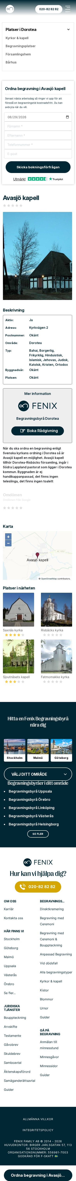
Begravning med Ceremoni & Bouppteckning (52, 939)
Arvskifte (10, 1027)
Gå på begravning (50, 1032)
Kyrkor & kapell (51, 981)
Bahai (33, 350)
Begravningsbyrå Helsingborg (34, 824)
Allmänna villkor (38, 1119)
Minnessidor (49, 1066)
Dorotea (35, 343)
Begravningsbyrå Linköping (31, 808)
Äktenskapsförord (17, 1072)
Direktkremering (52, 909)
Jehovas (49, 360)
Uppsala (10, 966)
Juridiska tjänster (12, 1008)
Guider (45, 1017)
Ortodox (61, 365)
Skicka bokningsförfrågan (38, 167)
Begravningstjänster (52, 901)
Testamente (12, 1036)
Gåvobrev (11, 1045)
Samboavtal (12, 1063)
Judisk (63, 360)
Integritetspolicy (38, 1130)
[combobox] (38, 774)
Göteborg (11, 948)
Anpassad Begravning (56, 954)
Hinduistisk (53, 355)
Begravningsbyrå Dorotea (37, 418)
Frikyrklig (36, 355)
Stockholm (12, 939)
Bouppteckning (15, 1018)
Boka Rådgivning (42, 430)
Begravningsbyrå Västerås (31, 816)
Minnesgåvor (49, 1057)
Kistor (44, 990)
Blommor (46, 999)
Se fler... (10, 993)
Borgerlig (46, 350)
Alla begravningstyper (56, 972)
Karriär (9, 909)
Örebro (9, 984)
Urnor (44, 1008)
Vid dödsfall (49, 963)
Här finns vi (14, 931)
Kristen (47, 365)
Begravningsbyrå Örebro (29, 799)
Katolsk (35, 365)
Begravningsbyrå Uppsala (30, 791)
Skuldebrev (12, 1054)
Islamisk (35, 360)
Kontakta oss (13, 918)
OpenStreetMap (49, 578)
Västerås (10, 975)
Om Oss (10, 901)
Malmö (9, 957)
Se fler (38, 833)
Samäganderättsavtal (19, 1081)
